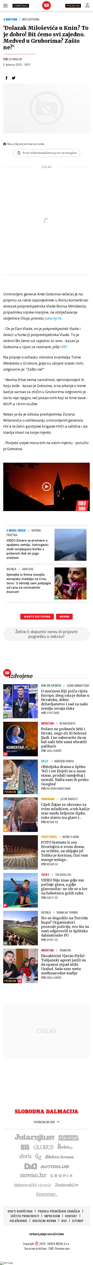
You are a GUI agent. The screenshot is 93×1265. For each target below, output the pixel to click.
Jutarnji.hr (53, 318)
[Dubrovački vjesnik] (33, 1185)
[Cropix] (61, 1175)
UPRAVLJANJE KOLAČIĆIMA (46, 1234)
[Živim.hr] (65, 1146)
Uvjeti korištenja (20, 1211)
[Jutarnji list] (34, 1137)
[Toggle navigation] (5, 5)
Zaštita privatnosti (24, 1216)
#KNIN (64, 616)
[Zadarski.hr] (67, 1185)
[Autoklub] (54, 1165)
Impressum (52, 1216)
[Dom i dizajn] (31, 1165)
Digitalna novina (44, 1220)
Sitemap (77, 1220)
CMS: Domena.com (58, 1248)
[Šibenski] (46, 1194)
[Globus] (44, 1146)
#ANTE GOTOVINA (37, 616)
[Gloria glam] (38, 1156)
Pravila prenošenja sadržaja (59, 1211)
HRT (63, 346)
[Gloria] (25, 1156)
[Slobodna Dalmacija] (46, 5)
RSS (64, 1220)
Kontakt (71, 1216)
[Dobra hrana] (60, 1156)
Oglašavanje (18, 1220)
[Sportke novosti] (25, 1146)
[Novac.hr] (33, 1175)
